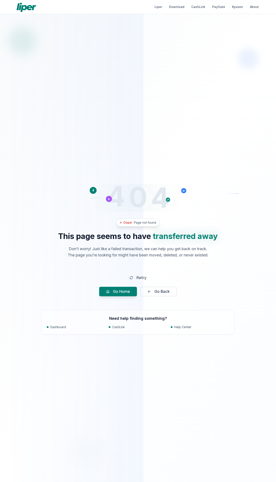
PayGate (218, 7)
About (254, 7)
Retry (141, 277)
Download (176, 7)
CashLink (198, 7)
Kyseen (237, 7)
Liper (158, 7)
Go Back (162, 291)
